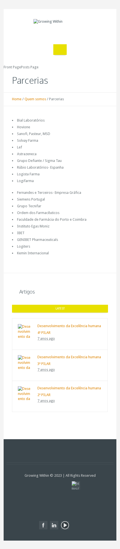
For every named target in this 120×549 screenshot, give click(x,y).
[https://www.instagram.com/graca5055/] (76, 485)
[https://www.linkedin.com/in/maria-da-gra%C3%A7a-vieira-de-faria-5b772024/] (54, 525)
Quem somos (35, 99)
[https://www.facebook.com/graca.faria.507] (43, 525)
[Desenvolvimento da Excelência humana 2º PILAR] (25, 393)
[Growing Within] (60, 29)
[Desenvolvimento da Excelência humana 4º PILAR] (25, 331)
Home (16, 99)
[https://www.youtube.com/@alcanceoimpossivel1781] (65, 525)
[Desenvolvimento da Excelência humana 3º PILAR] (25, 362)
